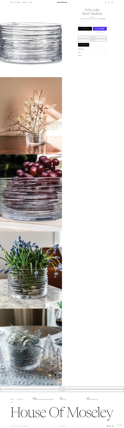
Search (12, 402)
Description (81, 49)
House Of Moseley (17, 425)
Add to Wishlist (92, 40)
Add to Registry (92, 37)
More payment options (100, 31)
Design (79, 55)
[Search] (105, 2)
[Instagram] (110, 426)
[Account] (109, 2)
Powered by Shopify (25, 425)
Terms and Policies (62, 426)
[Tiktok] (113, 426)
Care (79, 52)
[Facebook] (108, 426)
